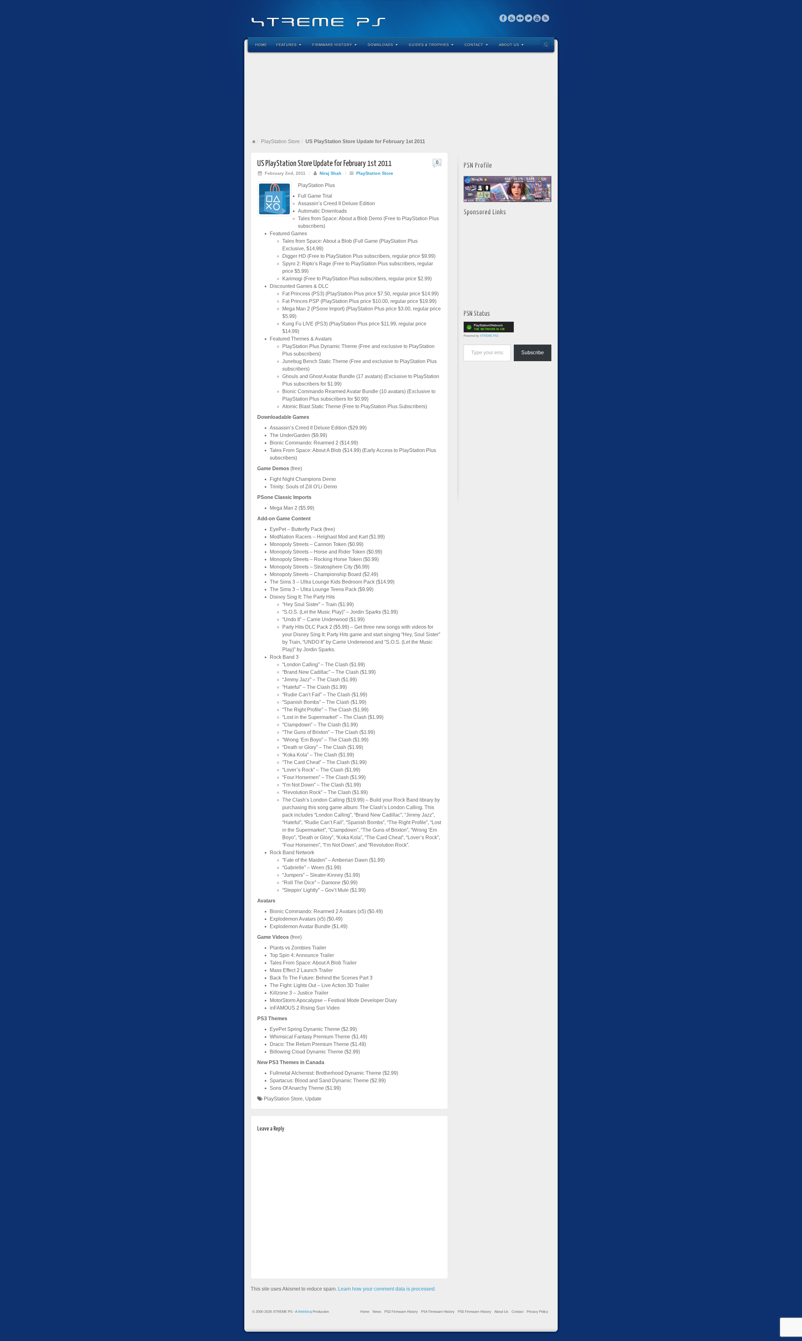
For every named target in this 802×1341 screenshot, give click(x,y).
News (376, 1311)
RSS (545, 18)
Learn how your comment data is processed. (387, 1289)
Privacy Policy (537, 1311)
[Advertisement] (401, 95)
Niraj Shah (330, 173)
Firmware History (332, 45)
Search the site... (545, 44)
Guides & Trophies (429, 45)
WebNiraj (305, 1311)
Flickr (520, 18)
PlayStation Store (280, 141)
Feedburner (512, 18)
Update (313, 1098)
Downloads (380, 45)
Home (261, 45)
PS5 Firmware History (474, 1311)
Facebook (503, 18)
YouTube (537, 18)
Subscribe (532, 352)
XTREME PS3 (489, 335)
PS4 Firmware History (438, 1311)
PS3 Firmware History (401, 1311)
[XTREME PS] (401, 18)
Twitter (529, 18)
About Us (509, 45)
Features (286, 45)
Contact (474, 45)
